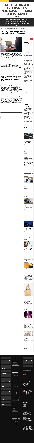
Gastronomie (7, 21)
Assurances (11, 19)
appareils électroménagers (16, 360)
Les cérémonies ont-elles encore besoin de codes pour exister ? (28, 68)
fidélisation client (15, 386)
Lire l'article (25, 153)
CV (20, 375)
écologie (14, 430)
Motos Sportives (15, 406)
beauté (14, 366)
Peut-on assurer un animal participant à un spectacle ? (29, 391)
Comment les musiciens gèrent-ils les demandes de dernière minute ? (28, 47)
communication (15, 373)
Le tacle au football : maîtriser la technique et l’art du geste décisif (28, 80)
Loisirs (11, 21)
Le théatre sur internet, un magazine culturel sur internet (17, 9)
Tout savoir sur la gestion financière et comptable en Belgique (28, 249)
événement (18, 430)
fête (18, 388)
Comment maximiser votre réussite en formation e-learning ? (28, 113)
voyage (18, 423)
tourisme (14, 423)
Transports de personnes (25, 23)
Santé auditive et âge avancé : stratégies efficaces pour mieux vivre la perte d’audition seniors (28, 64)
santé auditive (15, 419)
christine (25, 116)
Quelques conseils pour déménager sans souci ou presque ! (28, 298)
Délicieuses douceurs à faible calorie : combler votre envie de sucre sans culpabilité (28, 100)
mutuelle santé (15, 410)
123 (25, 350)
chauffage (14, 371)
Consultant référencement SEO (27, 370)
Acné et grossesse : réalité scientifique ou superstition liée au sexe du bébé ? (28, 87)
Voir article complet (25, 402)
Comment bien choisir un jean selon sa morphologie (29, 406)
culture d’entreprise (15, 375)
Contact (17, 25)
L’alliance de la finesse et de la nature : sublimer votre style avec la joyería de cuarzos (28, 91)
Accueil (7, 19)
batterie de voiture (15, 364)
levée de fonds (15, 397)
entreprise (14, 384)
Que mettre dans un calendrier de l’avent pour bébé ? (5, 117)
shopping (14, 421)
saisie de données (15, 417)
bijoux (29, 441)
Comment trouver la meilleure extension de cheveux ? (27, 319)
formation (14, 388)
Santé (6, 23)
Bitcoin (25, 123)
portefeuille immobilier (16, 412)
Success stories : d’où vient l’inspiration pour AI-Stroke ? (28, 229)
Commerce (23, 19)
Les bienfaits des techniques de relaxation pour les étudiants (28, 185)
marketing (14, 401)
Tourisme (19, 23)
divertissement (15, 377)
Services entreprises (14, 23)
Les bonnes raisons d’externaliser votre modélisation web (27, 269)
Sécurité (9, 23)
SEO (19, 419)
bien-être (18, 366)
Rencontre (26, 21)
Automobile (15, 19)
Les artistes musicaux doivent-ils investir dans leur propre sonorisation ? (28, 72)
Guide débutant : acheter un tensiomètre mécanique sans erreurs (28, 163)
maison (20, 397)
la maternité (14, 395)
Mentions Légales (26, 360)
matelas (18, 401)
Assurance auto (15, 362)
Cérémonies (19, 19)
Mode (17, 21)
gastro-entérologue (15, 390)
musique (14, 408)
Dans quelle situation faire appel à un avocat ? (17, 117)
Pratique (23, 21)
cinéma (18, 371)
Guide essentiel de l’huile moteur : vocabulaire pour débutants (27, 76)
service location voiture (25, 441)
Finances (26, 19)
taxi (17, 421)
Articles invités (26, 363)
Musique (20, 21)
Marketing (14, 21)
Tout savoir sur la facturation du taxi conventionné (28, 109)
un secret (4, 98)
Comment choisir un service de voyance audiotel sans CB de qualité (28, 117)
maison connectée (15, 399)
